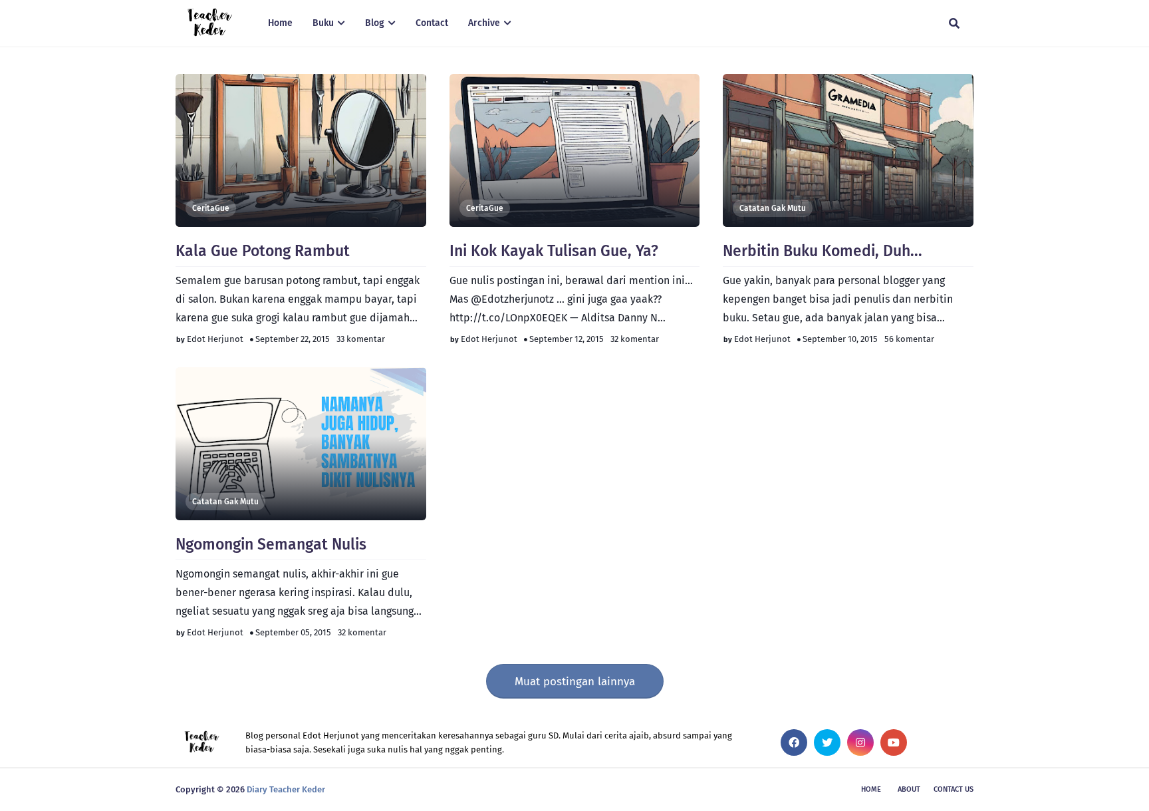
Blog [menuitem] (374, 23)
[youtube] (893, 742)
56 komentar (909, 339)
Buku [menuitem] (323, 23)
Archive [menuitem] (484, 23)
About (909, 789)
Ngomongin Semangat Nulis (271, 544)
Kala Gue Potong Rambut (263, 251)
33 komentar (360, 339)
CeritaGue (210, 208)
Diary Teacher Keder (286, 789)
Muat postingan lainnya (575, 682)
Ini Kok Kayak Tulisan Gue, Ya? (553, 251)
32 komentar (634, 339)
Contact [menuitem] (432, 23)
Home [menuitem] (280, 23)
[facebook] (794, 742)
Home (871, 789)
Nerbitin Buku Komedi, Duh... (822, 251)
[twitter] (827, 742)
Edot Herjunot (215, 339)
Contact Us (953, 789)
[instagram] (860, 742)
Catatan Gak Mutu (772, 208)
